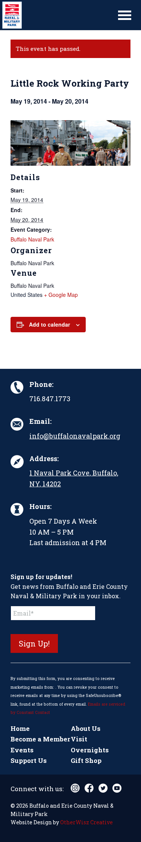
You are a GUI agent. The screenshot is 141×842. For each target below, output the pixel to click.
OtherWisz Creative (86, 822)
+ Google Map (61, 294)
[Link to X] (103, 788)
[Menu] (125, 15)
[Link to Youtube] (116, 788)
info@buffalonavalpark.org (74, 435)
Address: (44, 458)
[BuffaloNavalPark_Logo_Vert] (57, 15)
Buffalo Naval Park (32, 239)
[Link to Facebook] (89, 788)
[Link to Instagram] (75, 788)
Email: (40, 421)
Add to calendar (49, 324)
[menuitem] (125, 15)
